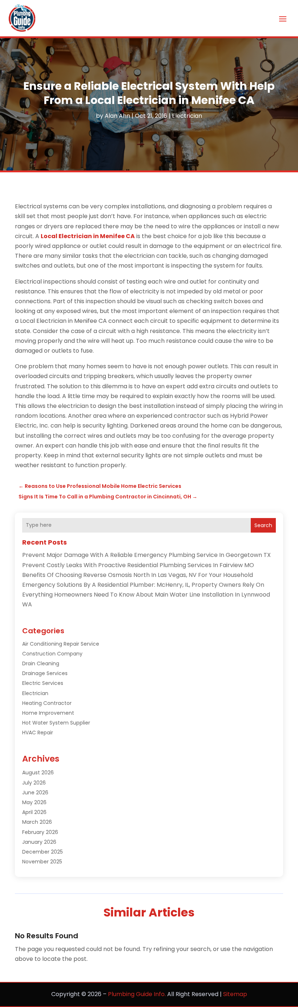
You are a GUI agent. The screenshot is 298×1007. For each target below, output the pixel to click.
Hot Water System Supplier (56, 722)
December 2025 (42, 851)
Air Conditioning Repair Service (60, 643)
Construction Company (52, 653)
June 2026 (35, 792)
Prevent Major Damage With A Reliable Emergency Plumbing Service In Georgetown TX (146, 555)
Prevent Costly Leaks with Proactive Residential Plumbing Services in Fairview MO (138, 565)
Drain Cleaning (40, 663)
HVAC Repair (37, 732)
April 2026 (34, 812)
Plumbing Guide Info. (137, 994)
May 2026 (34, 802)
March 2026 (37, 822)
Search (263, 525)
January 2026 (39, 842)
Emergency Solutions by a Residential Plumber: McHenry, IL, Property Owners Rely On (143, 585)
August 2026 (38, 772)
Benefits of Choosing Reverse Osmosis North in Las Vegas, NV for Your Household (137, 575)
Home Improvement (48, 713)
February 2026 (40, 832)
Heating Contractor (47, 703)
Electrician (187, 116)
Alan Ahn (117, 116)
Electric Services (42, 683)
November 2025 (42, 861)
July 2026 (34, 782)
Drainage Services (45, 673)
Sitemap (235, 994)
